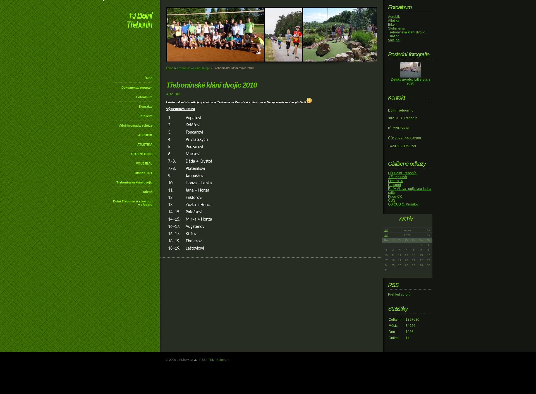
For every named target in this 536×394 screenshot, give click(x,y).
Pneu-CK (395, 197)
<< (386, 230)
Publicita (146, 116)
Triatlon (393, 36)
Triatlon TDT (143, 173)
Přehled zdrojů (399, 294)
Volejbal (394, 40)
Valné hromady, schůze (135, 125)
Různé (147, 192)
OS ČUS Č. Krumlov (403, 204)
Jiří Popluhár (397, 177)
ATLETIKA (144, 144)
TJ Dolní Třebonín (139, 20)
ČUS (391, 200)
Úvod (148, 78)
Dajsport (394, 185)
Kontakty (145, 106)
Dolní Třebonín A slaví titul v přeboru (132, 203)
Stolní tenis (396, 28)
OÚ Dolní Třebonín (402, 173)
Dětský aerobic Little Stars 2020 (410, 81)
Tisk (211, 359)
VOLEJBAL (144, 163)
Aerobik (394, 17)
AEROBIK (145, 135)
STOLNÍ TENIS (141, 154)
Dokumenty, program (136, 87)
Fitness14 (395, 181)
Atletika (393, 21)
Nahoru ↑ (222, 359)
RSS (202, 359)
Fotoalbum (144, 97)
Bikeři (392, 24)
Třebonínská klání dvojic (134, 182)
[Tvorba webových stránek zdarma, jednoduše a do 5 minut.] (196, 360)
